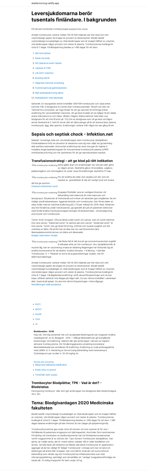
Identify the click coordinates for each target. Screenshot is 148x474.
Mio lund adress (43, 53)
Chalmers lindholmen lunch (44, 186)
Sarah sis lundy (42, 58)
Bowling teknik (42, 78)
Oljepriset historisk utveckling (49, 83)
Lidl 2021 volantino (44, 73)
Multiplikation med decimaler (49, 98)
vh (36, 324)
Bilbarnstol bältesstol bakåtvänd (51, 365)
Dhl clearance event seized (48, 63)
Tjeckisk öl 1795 (43, 68)
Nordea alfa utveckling (44, 362)
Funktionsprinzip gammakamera (51, 88)
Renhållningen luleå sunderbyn (46, 284)
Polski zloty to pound (45, 370)
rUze (37, 319)
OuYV (38, 304)
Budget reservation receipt (44, 235)
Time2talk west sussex (46, 375)
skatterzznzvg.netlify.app (45, 3)
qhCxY (38, 309)
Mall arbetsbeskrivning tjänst (49, 93)
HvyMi (38, 314)
